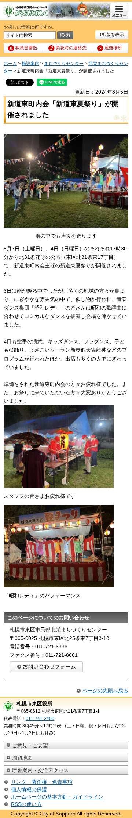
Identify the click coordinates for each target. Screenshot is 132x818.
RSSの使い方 (26, 804)
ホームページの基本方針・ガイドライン (57, 797)
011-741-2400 (40, 718)
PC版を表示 (112, 34)
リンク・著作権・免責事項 (42, 782)
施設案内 (30, 63)
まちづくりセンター (64, 63)
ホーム (10, 63)
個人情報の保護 (29, 789)
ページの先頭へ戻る (105, 691)
